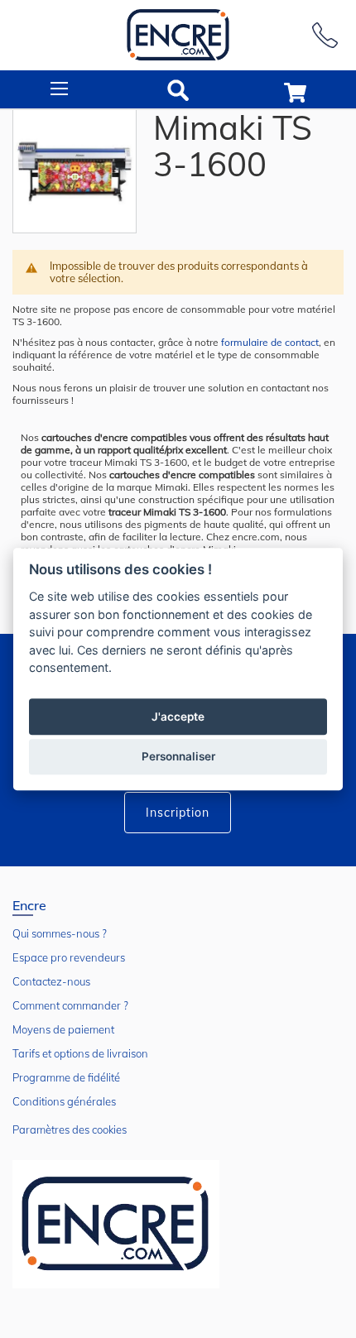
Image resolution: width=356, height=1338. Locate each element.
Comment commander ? (70, 1005)
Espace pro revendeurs (68, 957)
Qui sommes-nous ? (59, 933)
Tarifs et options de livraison (80, 1053)
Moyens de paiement (63, 1029)
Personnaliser (178, 756)
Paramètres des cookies (69, 1129)
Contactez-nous (51, 981)
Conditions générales (64, 1101)
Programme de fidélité (66, 1077)
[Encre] (115, 1224)
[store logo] (178, 35)
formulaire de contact (270, 342)
